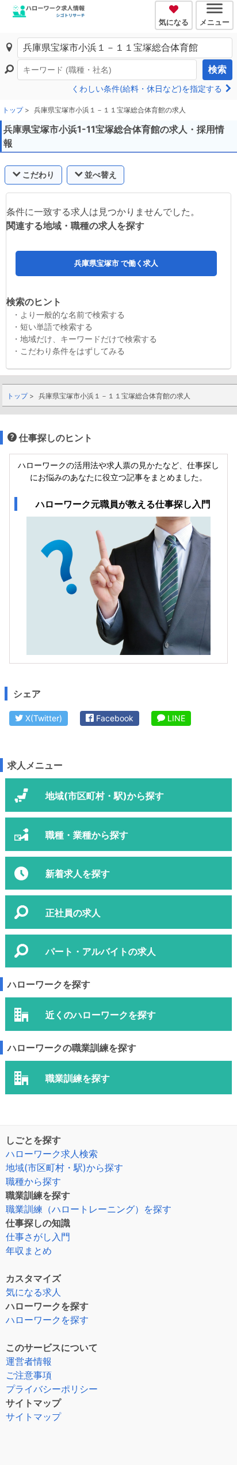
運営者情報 (29, 1361)
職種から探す (33, 1181)
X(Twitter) (42, 718)
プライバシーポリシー (52, 1389)
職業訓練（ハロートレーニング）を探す (88, 1209)
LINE (175, 718)
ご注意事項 (29, 1375)
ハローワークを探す (47, 1319)
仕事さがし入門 (38, 1236)
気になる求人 (33, 1292)
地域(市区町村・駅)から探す (64, 1167)
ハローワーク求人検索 (52, 1153)
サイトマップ (33, 1416)
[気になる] (175, 7)
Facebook (113, 718)
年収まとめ (29, 1250)
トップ (12, 110)
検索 (217, 69)
